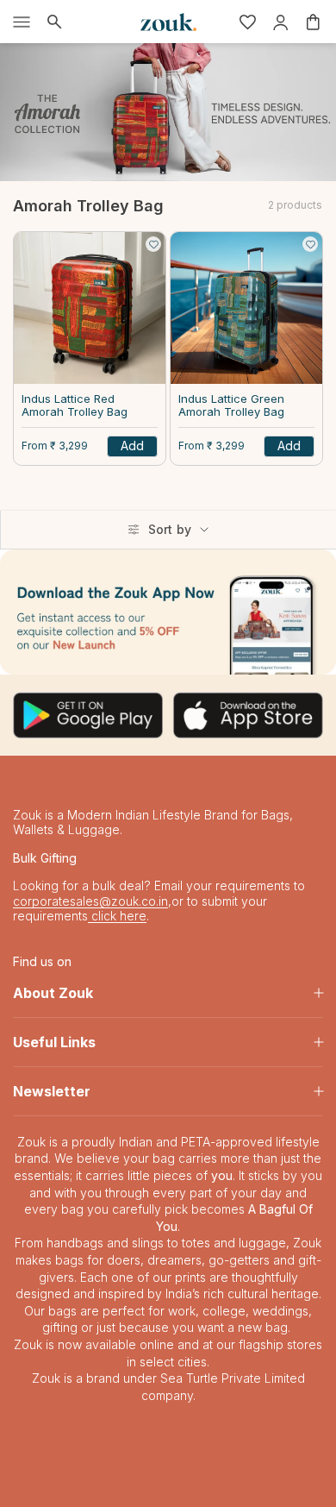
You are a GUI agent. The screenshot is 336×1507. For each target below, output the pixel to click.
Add (132, 445)
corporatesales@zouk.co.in (90, 901)
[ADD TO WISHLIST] (153, 244)
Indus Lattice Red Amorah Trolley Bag (75, 405)
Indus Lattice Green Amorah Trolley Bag (231, 405)
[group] (168, 612)
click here (117, 915)
